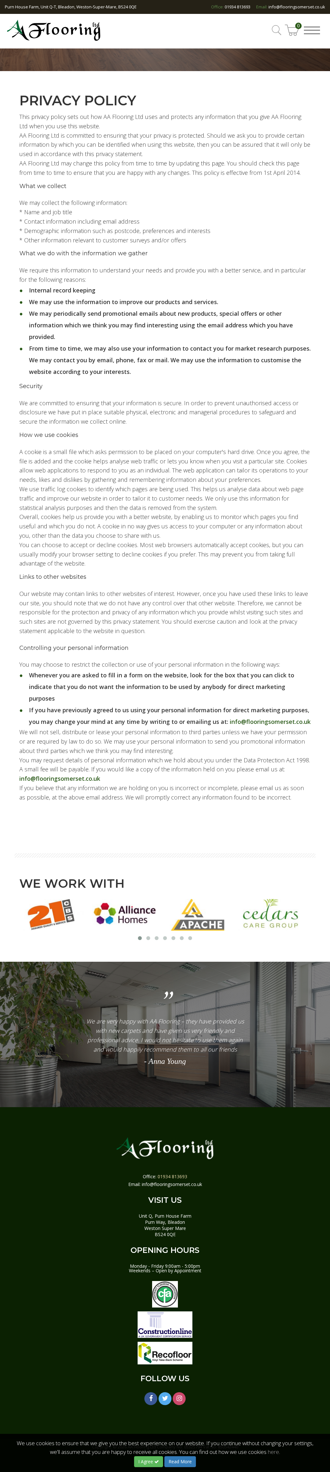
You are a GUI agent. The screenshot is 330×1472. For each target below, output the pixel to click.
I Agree (146, 1461)
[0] (292, 34)
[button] (314, 26)
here (273, 1452)
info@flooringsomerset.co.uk (296, 7)
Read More (180, 1461)
